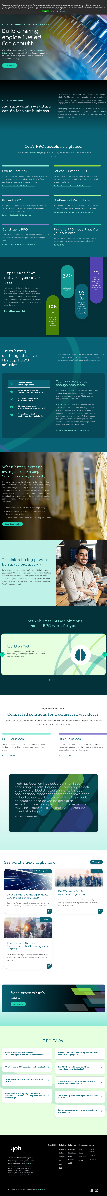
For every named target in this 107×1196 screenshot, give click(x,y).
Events (81, 1160)
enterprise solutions (23, 1166)
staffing (10, 1166)
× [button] (2, 3)
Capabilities (52, 1145)
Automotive (71, 1149)
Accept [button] (45, 11)
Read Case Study (12, 524)
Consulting (62, 1149)
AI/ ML (70, 1163)
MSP (60, 1168)
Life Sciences (72, 1153)
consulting (36, 152)
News (81, 1153)
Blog (80, 1149)
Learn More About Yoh (14, 311)
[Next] (104, 654)
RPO (60, 1160)
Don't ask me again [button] (58, 11)
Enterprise (62, 1156)
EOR (60, 1164)
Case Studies (83, 1156)
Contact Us (10, 65)
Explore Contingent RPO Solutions (18, 244)
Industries (72, 1145)
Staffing (61, 1153)
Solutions (62, 1145)
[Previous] (2, 654)
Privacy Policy (41, 1189)
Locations (92, 1155)
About (91, 1145)
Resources (83, 1145)
